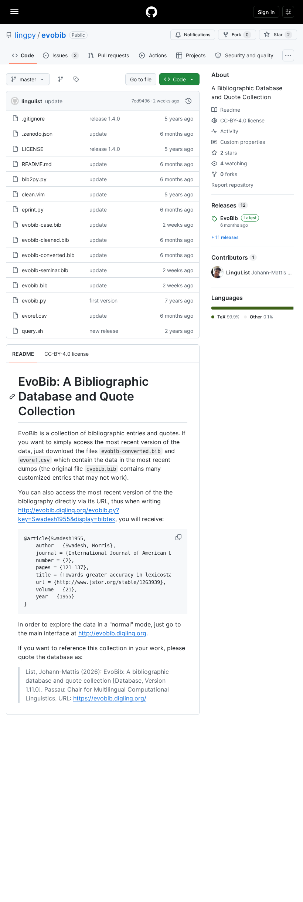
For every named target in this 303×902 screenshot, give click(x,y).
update (53, 101)
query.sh (32, 331)
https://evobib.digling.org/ (109, 698)
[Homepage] (151, 12)
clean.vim (33, 194)
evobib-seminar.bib (45, 270)
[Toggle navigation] (14, 11)
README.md (37, 164)
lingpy (25, 35)
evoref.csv (34, 316)
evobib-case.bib (41, 225)
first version (103, 300)
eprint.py (33, 209)
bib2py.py (34, 179)
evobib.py (34, 300)
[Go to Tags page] (76, 79)
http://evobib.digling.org (112, 633)
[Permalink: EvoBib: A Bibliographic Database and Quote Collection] (13, 396)
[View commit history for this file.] (188, 101)
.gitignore (33, 118)
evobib (53, 35)
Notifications (197, 34)
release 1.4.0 (104, 118)
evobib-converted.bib (48, 255)
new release (103, 331)
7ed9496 (141, 101)
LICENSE (32, 149)
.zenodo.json (37, 134)
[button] (179, 537)
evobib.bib (35, 285)
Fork (240, 34)
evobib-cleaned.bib (45, 240)
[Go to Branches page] (60, 79)
